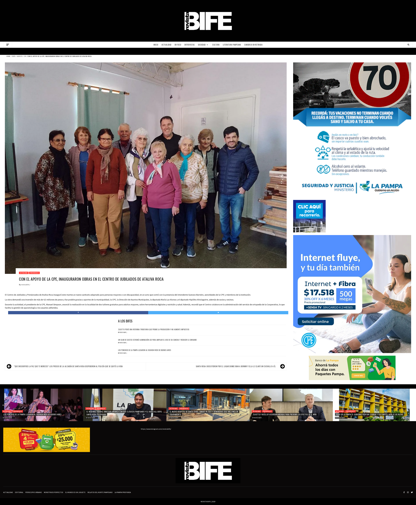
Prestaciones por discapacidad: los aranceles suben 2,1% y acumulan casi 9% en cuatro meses (371, 413)
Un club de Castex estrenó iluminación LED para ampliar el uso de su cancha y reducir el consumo (157, 340)
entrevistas (189, 44)
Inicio (156, 44)
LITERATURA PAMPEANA (232, 44)
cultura (216, 44)
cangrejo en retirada (253, 44)
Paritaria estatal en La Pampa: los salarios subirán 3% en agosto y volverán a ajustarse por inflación (287, 413)
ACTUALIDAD (166, 44)
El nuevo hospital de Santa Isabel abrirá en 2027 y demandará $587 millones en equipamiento (37, 413)
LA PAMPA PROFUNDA (123, 492)
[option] (41, 405)
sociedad (202, 44)
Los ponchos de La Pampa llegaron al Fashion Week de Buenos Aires (144, 350)
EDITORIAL (19, 492)
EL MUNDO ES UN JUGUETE (75, 492)
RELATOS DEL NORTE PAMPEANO (100, 492)
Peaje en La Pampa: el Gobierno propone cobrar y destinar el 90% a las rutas (203, 414)
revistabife (25, 284)
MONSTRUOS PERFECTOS (53, 492)
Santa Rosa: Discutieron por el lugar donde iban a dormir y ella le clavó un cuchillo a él (236, 366)
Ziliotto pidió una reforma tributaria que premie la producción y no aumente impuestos (153, 329)
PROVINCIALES (34, 273)
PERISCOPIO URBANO (33, 492)
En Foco (178, 44)
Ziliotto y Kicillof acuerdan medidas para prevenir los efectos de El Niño (118, 414)
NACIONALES (349, 408)
